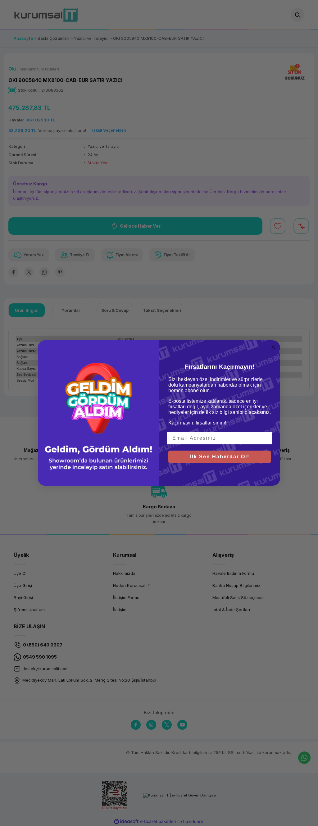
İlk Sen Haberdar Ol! (219, 456)
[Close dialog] (273, 347)
